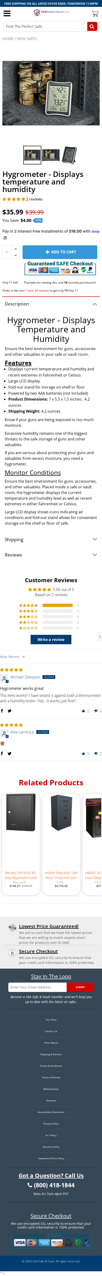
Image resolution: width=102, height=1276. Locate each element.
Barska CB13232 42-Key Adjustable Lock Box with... (21, 876)
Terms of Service (51, 1077)
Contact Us (51, 1031)
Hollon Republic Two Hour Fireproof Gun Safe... (61, 876)
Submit (80, 987)
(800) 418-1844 (54, 1185)
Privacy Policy (51, 1123)
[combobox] (51, 26)
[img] (11, 669)
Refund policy (51, 1089)
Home (8, 38)
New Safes (27, 38)
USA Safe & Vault (43, 1261)
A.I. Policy (51, 1135)
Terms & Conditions (51, 1065)
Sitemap (51, 1100)
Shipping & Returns (51, 1054)
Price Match (51, 1042)
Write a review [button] (51, 639)
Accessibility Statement (51, 1112)
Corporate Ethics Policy (51, 1158)
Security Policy (51, 1146)
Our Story (51, 1019)
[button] (14, 199)
